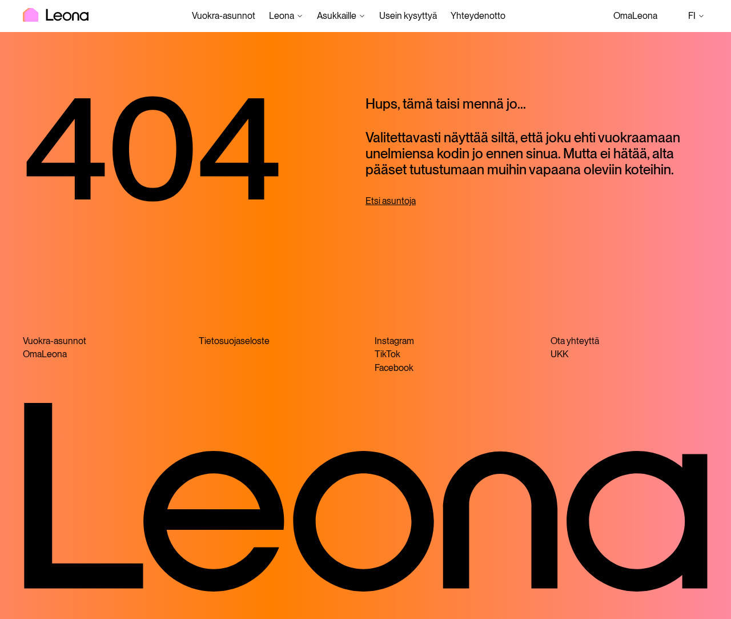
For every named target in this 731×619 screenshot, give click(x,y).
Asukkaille (336, 15)
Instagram (394, 341)
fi (698, 16)
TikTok (387, 354)
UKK (559, 354)
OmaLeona (635, 15)
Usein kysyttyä (408, 15)
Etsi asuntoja (391, 200)
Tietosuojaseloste (234, 341)
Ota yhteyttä (575, 341)
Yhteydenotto (478, 15)
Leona (281, 15)
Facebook (394, 367)
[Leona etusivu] (56, 16)
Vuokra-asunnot (223, 15)
